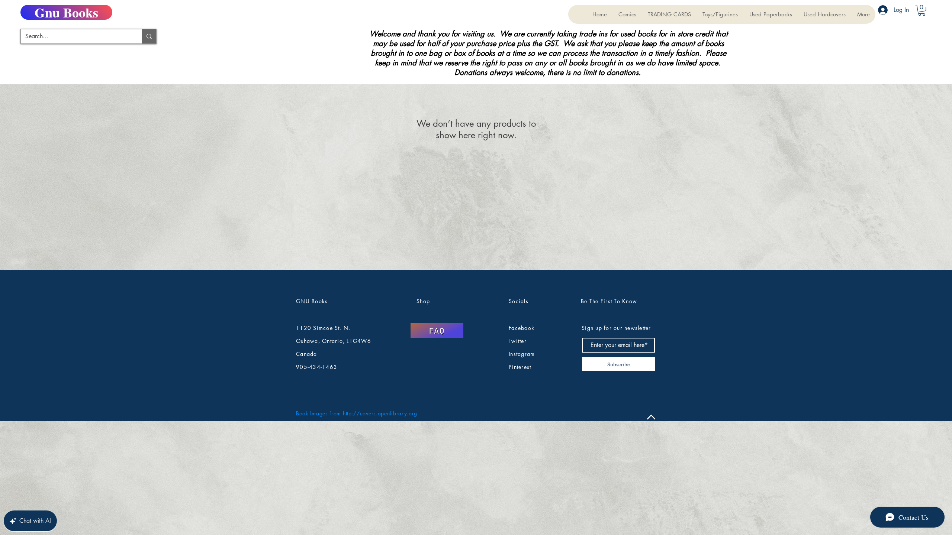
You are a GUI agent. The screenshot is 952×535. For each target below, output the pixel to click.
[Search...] (149, 36)
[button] (669, 14)
